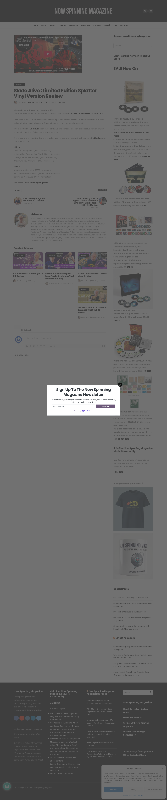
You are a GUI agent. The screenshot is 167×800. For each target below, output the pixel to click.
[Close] (120, 385)
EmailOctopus (88, 411)
